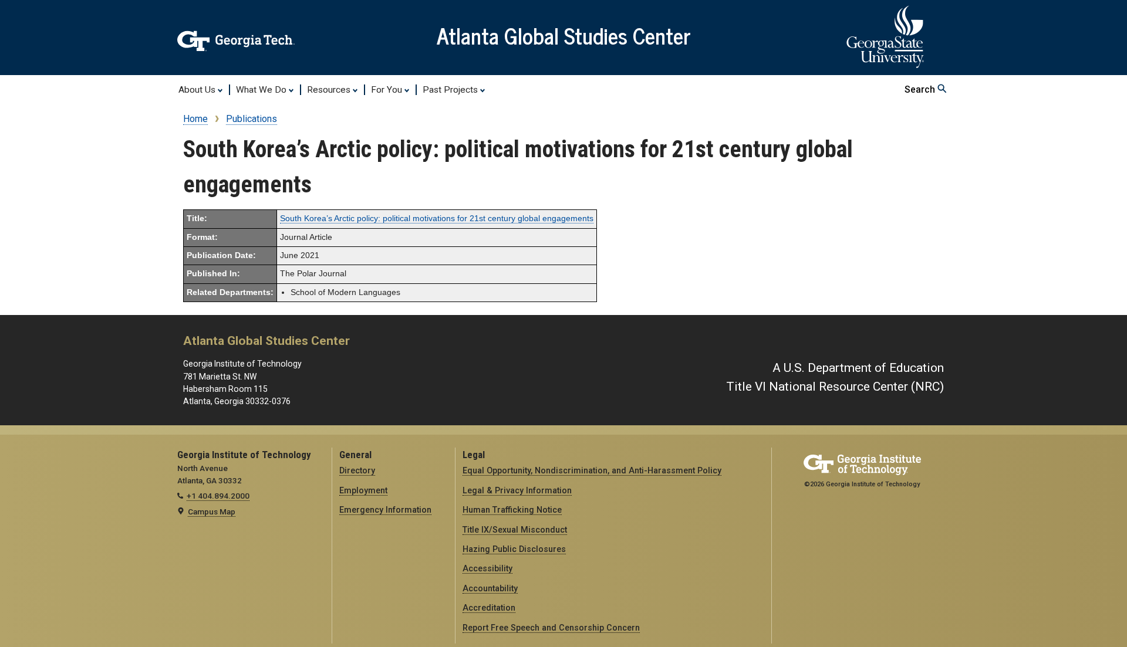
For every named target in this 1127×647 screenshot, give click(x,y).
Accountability (490, 588)
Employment (363, 490)
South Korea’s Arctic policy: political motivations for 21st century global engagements (436, 218)
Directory (357, 470)
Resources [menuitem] (330, 89)
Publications (251, 118)
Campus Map (211, 511)
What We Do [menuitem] (262, 89)
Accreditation (489, 607)
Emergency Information (385, 509)
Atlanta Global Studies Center (564, 35)
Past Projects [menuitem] (451, 89)
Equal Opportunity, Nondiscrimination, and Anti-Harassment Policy (592, 470)
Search (921, 89)
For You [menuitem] (387, 89)
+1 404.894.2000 (218, 495)
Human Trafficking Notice (512, 509)
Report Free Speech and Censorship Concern (551, 627)
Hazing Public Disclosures (514, 549)
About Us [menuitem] (198, 89)
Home (195, 118)
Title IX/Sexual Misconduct (515, 529)
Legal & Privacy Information (517, 490)
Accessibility (487, 568)
